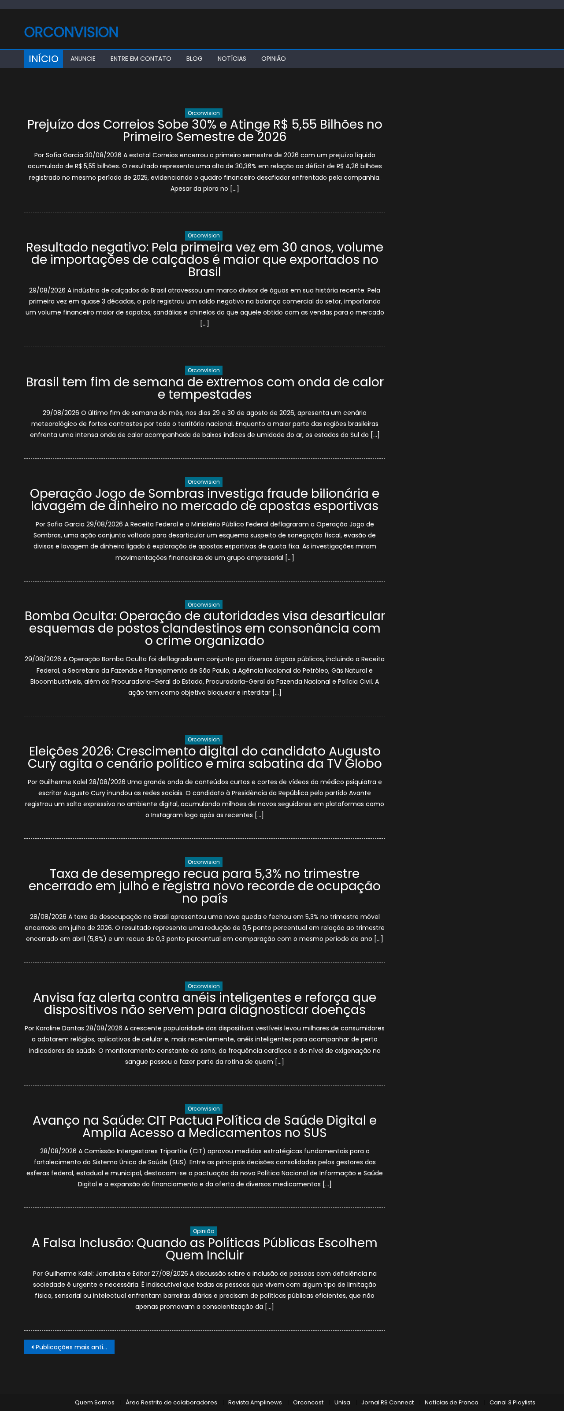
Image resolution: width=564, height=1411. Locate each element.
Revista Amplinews (255, 1402)
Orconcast (308, 1402)
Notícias (232, 58)
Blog (194, 58)
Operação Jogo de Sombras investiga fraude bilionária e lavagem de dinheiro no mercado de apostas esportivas (204, 500)
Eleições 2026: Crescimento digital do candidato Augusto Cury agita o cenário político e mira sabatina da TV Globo (205, 757)
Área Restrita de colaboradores (171, 1402)
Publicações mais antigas (75, 1347)
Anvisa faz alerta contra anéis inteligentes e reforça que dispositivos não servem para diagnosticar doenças (204, 1003)
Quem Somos (95, 1402)
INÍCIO (44, 59)
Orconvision (71, 32)
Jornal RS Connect (387, 1402)
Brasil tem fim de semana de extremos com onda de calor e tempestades (205, 388)
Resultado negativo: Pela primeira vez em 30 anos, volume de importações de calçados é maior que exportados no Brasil (204, 260)
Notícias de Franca (452, 1402)
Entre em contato (141, 58)
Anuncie (83, 58)
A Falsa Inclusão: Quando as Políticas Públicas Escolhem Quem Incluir (205, 1249)
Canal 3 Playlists (512, 1402)
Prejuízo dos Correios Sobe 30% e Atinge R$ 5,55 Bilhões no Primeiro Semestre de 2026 (204, 130)
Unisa (342, 1402)
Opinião (273, 58)
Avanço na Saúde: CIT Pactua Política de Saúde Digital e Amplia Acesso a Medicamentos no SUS (205, 1126)
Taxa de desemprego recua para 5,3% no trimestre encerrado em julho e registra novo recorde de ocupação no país (205, 886)
